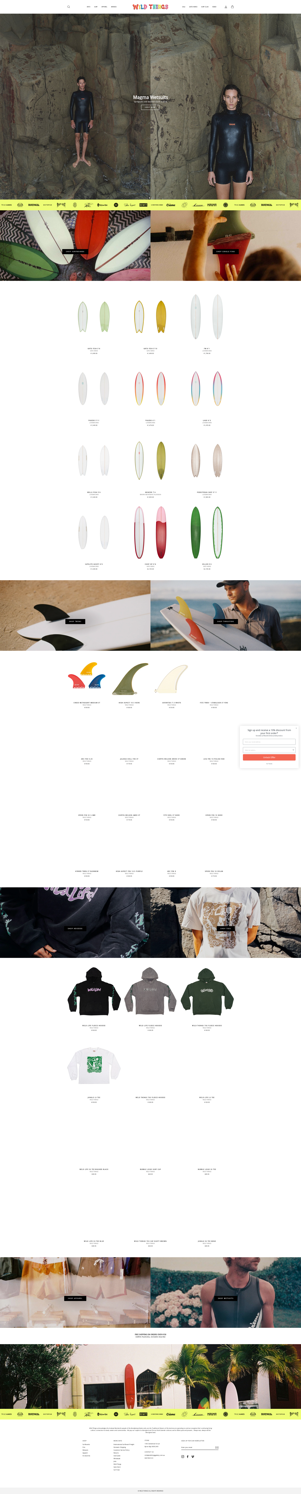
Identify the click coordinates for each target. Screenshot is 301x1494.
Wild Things (117, 1464)
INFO (88, 7)
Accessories (86, 1456)
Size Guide (117, 1456)
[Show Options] (293, 750)
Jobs (115, 1461)
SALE (183, 7)
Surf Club (117, 1470)
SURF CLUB (204, 7)
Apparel (85, 1453)
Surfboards (86, 1444)
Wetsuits (85, 1450)
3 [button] (151, 198)
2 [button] (149, 198)
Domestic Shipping (120, 1447)
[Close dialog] (296, 728)
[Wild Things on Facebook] (187, 1456)
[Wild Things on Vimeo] (192, 1456)
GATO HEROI (193, 7)
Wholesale (117, 1458)
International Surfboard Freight (124, 1444)
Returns (116, 1453)
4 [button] (153, 198)
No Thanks (269, 764)
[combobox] (268, 750)
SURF (95, 7)
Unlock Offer (269, 757)
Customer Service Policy (121, 1450)
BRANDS (114, 7)
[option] (150, 100)
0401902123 (149, 1458)
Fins (84, 1447)
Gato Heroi (117, 1467)
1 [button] (147, 198)
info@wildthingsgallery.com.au (155, 1455)
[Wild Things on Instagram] (182, 1456)
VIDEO (214, 7)
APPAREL (104, 7)
